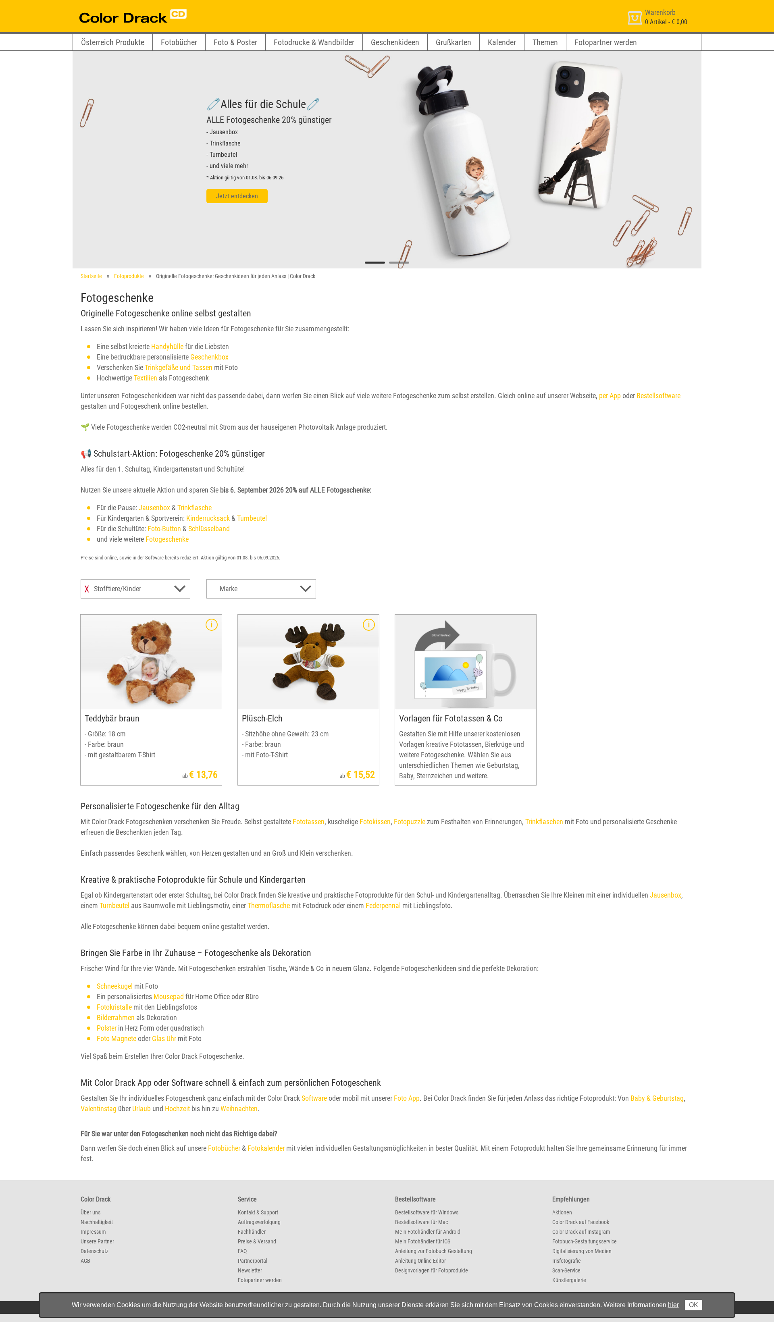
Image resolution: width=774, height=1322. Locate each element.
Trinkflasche (194, 507)
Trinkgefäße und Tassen (178, 367)
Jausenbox (154, 507)
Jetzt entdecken (237, 196)
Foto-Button (164, 528)
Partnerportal (252, 1261)
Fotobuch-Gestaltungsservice (584, 1241)
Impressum (93, 1231)
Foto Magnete (116, 1038)
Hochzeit (177, 1108)
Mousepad (169, 996)
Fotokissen (375, 821)
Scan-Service (566, 1270)
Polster (107, 1028)
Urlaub (141, 1108)
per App (610, 395)
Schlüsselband (209, 528)
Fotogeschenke (167, 539)
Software (314, 1098)
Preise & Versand (257, 1241)
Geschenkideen (395, 42)
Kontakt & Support (258, 1212)
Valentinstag (99, 1108)
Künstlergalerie (569, 1280)
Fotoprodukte (129, 276)
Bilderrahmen (116, 1017)
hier (673, 1304)
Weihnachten (239, 1108)
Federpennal (383, 905)
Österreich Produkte (112, 42)
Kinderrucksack (208, 518)
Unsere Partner (97, 1241)
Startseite (91, 276)
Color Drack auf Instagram (581, 1231)
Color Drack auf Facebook (580, 1222)
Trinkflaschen (544, 821)
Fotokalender (266, 1148)
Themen (545, 42)
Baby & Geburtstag (657, 1098)
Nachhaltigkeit (97, 1222)
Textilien (145, 378)
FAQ (242, 1251)
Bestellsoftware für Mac (421, 1222)
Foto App (407, 1098)
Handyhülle (167, 346)
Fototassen (309, 821)
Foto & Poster (235, 42)
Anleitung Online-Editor (420, 1261)
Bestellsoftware (658, 395)
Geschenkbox (209, 357)
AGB (85, 1261)
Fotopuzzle (409, 821)
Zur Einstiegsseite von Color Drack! (118, 7)
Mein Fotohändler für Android (427, 1231)
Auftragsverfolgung (259, 1222)
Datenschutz (94, 1251)
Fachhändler (252, 1231)
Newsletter (250, 1270)
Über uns (90, 1212)
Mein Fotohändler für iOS (422, 1241)
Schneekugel (115, 986)
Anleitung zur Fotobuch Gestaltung (433, 1251)
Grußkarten (453, 42)
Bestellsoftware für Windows (426, 1212)
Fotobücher (179, 42)
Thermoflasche (269, 905)
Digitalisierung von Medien (582, 1251)
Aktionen (562, 1212)
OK (693, 1304)
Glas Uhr (164, 1038)
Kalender (502, 42)
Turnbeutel (252, 518)
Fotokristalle (114, 1007)
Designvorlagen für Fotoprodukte (431, 1270)
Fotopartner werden (605, 42)
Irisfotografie (566, 1261)
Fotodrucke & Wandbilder (314, 42)
